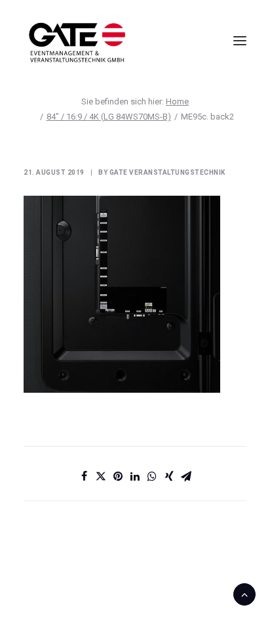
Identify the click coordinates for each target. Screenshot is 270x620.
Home (177, 101)
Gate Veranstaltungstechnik (167, 172)
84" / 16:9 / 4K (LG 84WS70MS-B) (109, 117)
